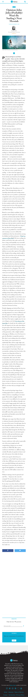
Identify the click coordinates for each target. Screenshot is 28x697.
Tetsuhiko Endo (14, 31)
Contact (5, 695)
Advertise (10, 692)
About (5, 692)
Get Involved (12, 695)
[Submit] (23, 626)
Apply (14, 640)
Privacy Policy (20, 695)
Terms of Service (19, 692)
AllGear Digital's (13, 685)
